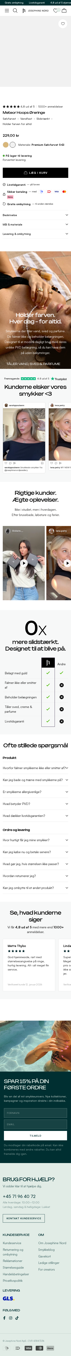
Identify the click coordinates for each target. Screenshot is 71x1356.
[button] (12, 106)
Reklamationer (12, 1261)
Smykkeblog (46, 1250)
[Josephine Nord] (35, 10)
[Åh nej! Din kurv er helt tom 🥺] (64, 10)
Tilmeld (35, 1135)
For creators (46, 1269)
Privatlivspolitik (12, 1281)
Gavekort (44, 1256)
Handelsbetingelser (16, 1274)
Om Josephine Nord (52, 1243)
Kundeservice (12, 1243)
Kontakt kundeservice (24, 1218)
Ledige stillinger (48, 1263)
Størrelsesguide (13, 1267)
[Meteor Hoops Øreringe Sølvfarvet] (13, 145)
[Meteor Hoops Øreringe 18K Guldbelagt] (6, 145)
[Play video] (24, 563)
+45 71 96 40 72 (19, 1196)
